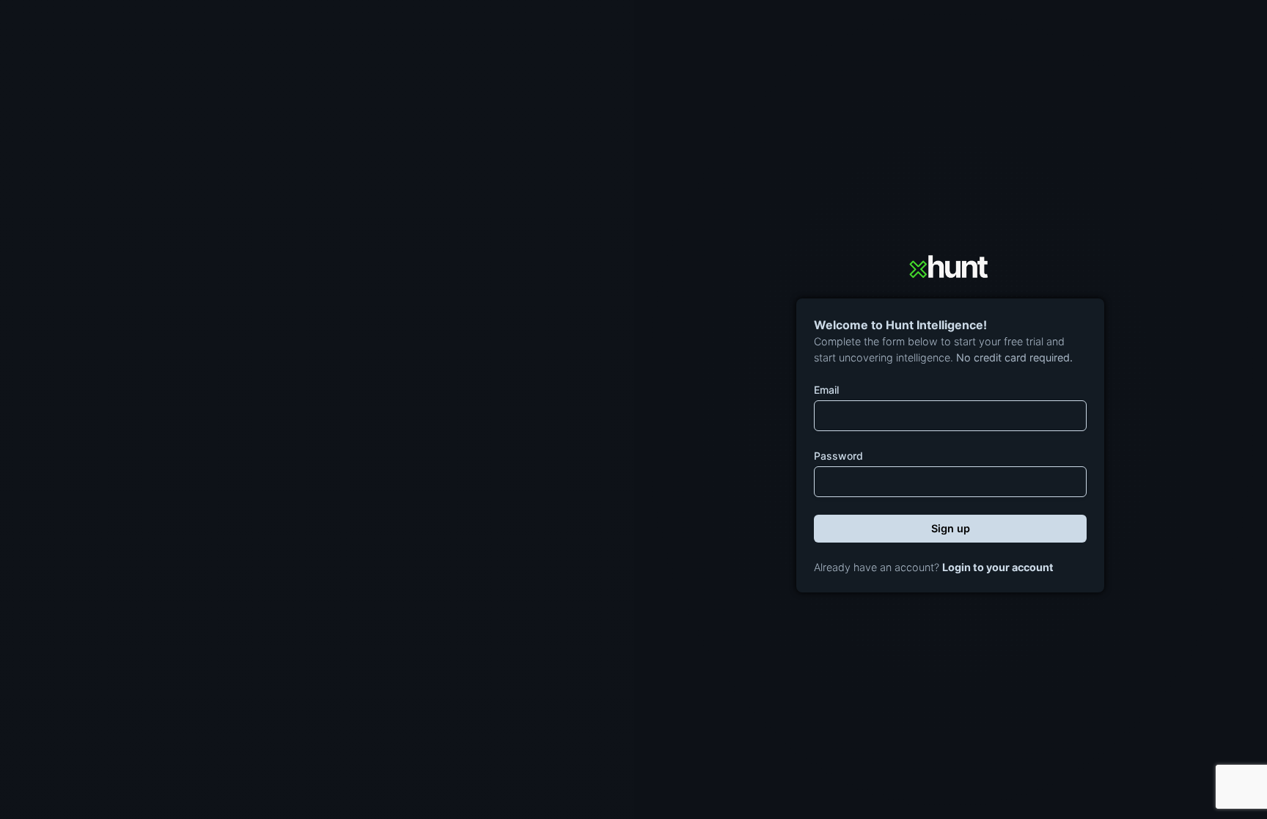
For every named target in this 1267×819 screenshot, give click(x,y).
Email (826, 389)
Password (838, 455)
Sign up (950, 528)
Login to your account (998, 567)
